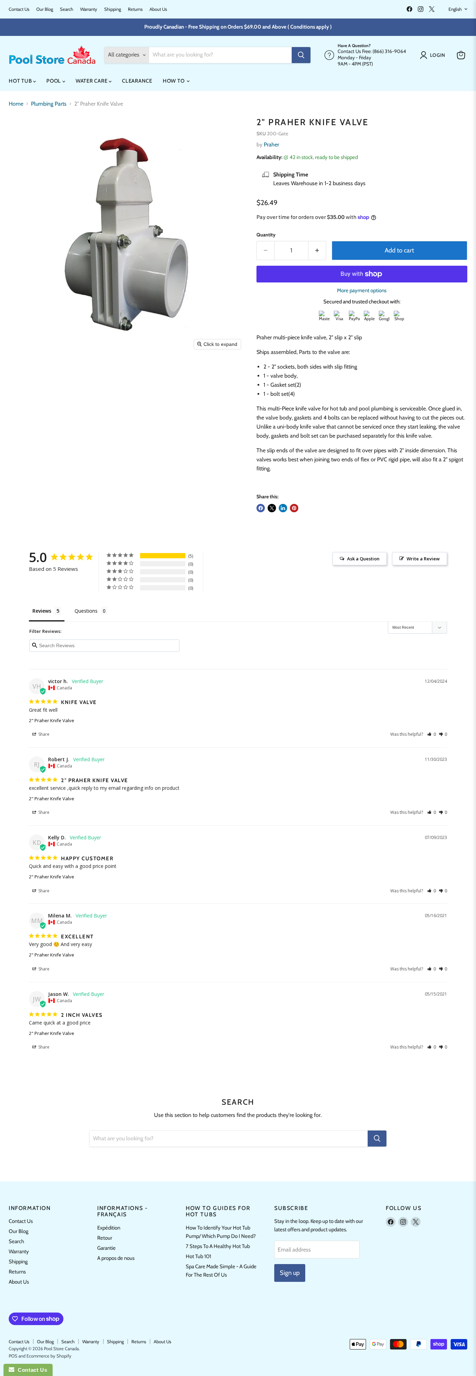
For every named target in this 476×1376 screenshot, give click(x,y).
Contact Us (19, 9)
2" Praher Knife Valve (51, 720)
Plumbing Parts (49, 104)
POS (13, 1356)
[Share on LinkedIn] (283, 508)
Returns (135, 9)
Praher (271, 144)
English (455, 9)
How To (174, 81)
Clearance (137, 81)
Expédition (108, 1228)
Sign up (290, 1273)
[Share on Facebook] (260, 508)
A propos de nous (116, 1258)
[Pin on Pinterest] (294, 508)
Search (66, 9)
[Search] (301, 55)
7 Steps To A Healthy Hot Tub (218, 1246)
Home (16, 104)
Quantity (266, 234)
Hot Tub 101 (198, 1256)
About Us (158, 9)
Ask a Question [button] (363, 558)
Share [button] (43, 734)
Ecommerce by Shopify (48, 1356)
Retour (104, 1238)
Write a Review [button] (423, 558)
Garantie (106, 1248)
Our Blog (44, 9)
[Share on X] (272, 508)
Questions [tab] (86, 610)
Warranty (88, 9)
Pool (54, 81)
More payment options (361, 291)
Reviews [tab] (41, 610)
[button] (434, 55)
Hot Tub (21, 81)
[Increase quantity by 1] (317, 250)
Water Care (92, 81)
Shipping (112, 9)
